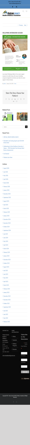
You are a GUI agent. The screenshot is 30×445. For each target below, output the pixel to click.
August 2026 (6, 168)
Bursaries (15, 349)
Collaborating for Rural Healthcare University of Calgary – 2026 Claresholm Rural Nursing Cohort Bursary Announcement (14, 148)
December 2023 (7, 259)
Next (25, 25)
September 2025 (7, 197)
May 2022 (6, 318)
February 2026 (7, 186)
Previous (21, 25)
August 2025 (6, 201)
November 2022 (7, 300)
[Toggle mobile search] (23, 11)
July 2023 (6, 270)
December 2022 (7, 296)
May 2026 (6, 175)
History (14, 336)
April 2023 (6, 281)
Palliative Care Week (8, 157)
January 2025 (6, 216)
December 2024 (7, 219)
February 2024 (7, 252)
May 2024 (6, 241)
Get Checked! (6, 154)
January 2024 (6, 256)
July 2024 (6, 234)
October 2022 (7, 303)
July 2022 (6, 311)
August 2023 (6, 267)
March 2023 (6, 285)
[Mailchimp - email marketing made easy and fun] (25, 379)
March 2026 (6, 183)
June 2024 (6, 237)
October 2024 (7, 226)
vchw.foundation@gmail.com (15, 3)
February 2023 (7, 289)
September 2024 (7, 230)
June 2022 (6, 314)
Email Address (24, 347)
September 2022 (7, 307)
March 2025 (6, 208)
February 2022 (7, 321)
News (15, 83)
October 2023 (7, 263)
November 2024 (7, 223)
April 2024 (6, 245)
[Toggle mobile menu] (27, 11)
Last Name (23, 362)
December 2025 (7, 194)
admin (5, 83)
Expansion (15, 340)
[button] (3, 116)
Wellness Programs (15, 344)
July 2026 (6, 172)
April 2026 (6, 179)
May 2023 (6, 278)
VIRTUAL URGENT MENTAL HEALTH (11, 137)
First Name (23, 355)
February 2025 (7, 212)
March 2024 (6, 248)
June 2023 (6, 274)
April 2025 (6, 205)
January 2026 (6, 190)
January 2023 (6, 292)
